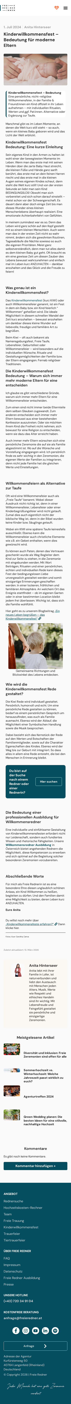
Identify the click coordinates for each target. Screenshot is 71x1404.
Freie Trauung (14, 1221)
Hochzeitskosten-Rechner (23, 1208)
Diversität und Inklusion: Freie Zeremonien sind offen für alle (45, 1055)
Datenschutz (13, 1271)
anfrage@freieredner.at (23, 1318)
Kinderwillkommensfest (27, 300)
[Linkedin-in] (45, 1330)
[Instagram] (25, 1330)
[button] (65, 8)
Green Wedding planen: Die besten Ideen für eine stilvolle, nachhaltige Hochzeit (45, 1120)
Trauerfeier (12, 1234)
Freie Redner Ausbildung (22, 1278)
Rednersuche (13, 1201)
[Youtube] (35, 1330)
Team (8, 1214)
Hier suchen (48, 781)
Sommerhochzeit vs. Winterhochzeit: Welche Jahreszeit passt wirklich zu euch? (43, 1075)
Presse (9, 1284)
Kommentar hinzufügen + (35, 1166)
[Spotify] (55, 1330)
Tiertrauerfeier (14, 1240)
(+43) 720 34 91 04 (18, 1301)
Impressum (12, 1265)
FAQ (7, 1258)
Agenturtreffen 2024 (39, 1096)
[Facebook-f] (15, 1330)
